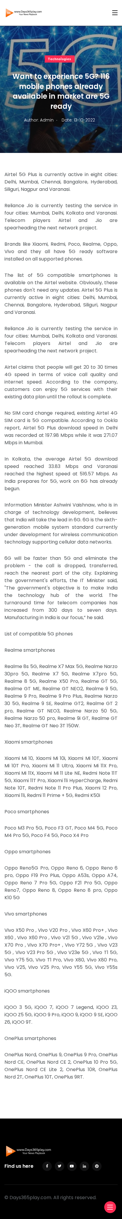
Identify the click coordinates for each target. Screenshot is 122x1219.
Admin (47, 120)
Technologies (59, 59)
